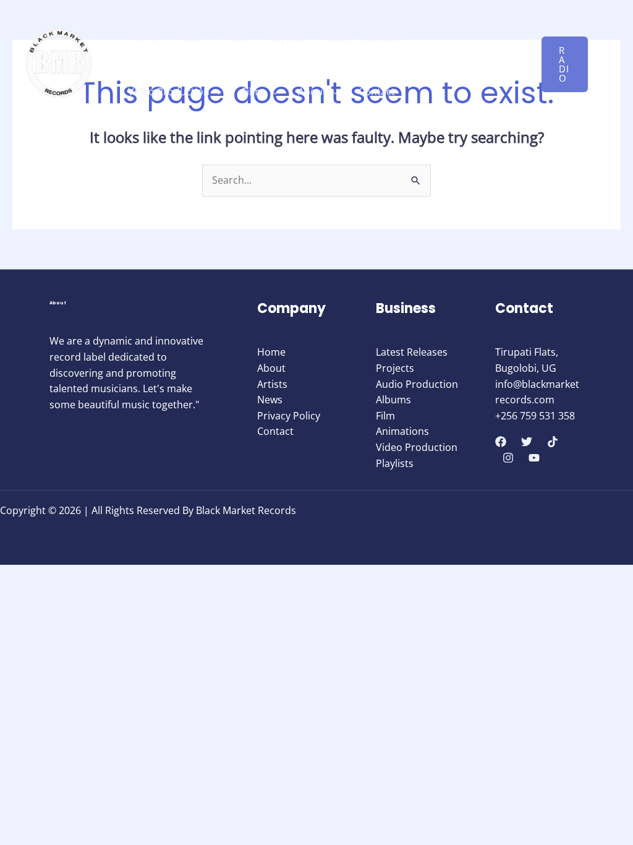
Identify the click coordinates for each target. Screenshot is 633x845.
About (312, 91)
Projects (395, 368)
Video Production (169, 91)
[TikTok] (552, 441)
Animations (402, 431)
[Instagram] (508, 457)
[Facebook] (500, 441)
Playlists (285, 37)
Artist (234, 37)
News (189, 37)
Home (142, 37)
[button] (565, 64)
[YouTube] (534, 457)
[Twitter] (526, 441)
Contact (377, 91)
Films (254, 91)
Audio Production (365, 37)
